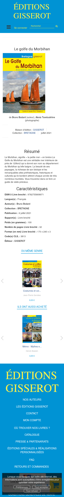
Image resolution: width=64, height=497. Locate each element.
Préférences (22, 487)
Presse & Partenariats (32, 441)
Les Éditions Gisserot (32, 406)
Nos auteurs (32, 399)
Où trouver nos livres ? (32, 428)
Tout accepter (41, 487)
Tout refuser (32, 490)
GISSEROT (38, 129)
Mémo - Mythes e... (32, 346)
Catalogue (32, 434)
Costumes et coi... (32, 290)
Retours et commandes (31, 466)
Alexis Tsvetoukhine (45, 117)
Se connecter (20, 27)
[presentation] (2, 280)
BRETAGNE (30, 132)
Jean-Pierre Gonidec (32, 295)
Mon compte (32, 420)
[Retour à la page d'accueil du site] (32, 10)
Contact (32, 413)
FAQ (31, 460)
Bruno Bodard (19, 117)
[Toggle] (8, 27)
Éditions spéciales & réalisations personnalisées (32, 450)
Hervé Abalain (32, 350)
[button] (24, 83)
